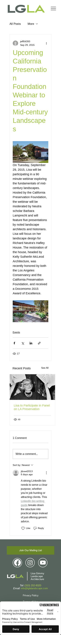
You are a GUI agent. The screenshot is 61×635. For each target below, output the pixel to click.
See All (44, 367)
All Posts (15, 23)
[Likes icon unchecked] (23, 528)
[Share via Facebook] (14, 343)
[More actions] (46, 43)
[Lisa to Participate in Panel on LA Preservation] (32, 387)
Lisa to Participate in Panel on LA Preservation (32, 407)
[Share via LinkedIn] (31, 343)
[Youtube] (42, 562)
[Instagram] (30, 562)
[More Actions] (46, 473)
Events (16, 332)
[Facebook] (17, 562)
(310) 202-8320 (32, 585)
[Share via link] (39, 343)
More (31, 23)
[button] (30, 550)
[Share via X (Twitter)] (22, 343)
